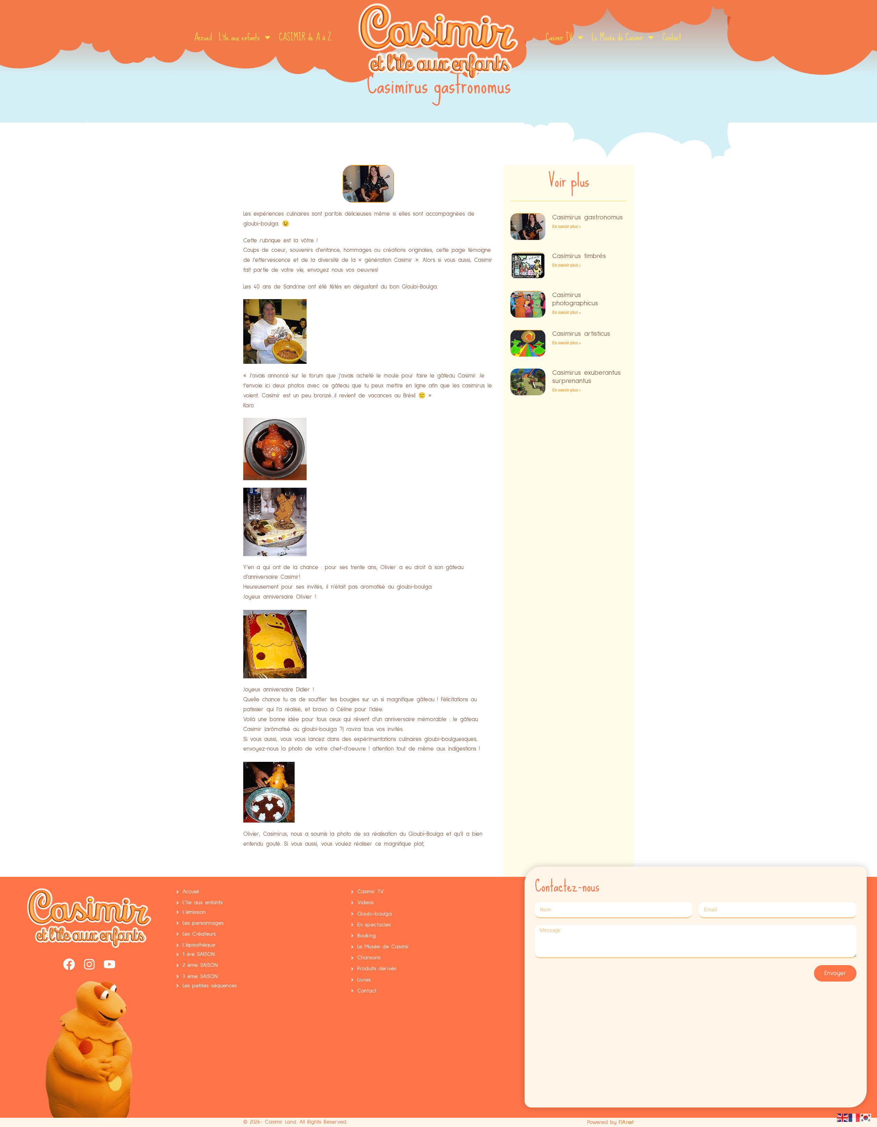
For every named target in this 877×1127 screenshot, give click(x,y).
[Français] (854, 1117)
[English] (843, 1117)
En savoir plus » (566, 226)
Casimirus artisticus (581, 333)
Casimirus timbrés (579, 256)
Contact (671, 37)
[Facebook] (69, 964)
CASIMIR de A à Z (305, 37)
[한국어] (866, 1117)
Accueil (203, 37)
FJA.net (626, 1122)
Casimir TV (559, 37)
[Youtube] (109, 964)
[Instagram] (89, 964)
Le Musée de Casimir (617, 37)
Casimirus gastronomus (587, 217)
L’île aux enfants (239, 37)
